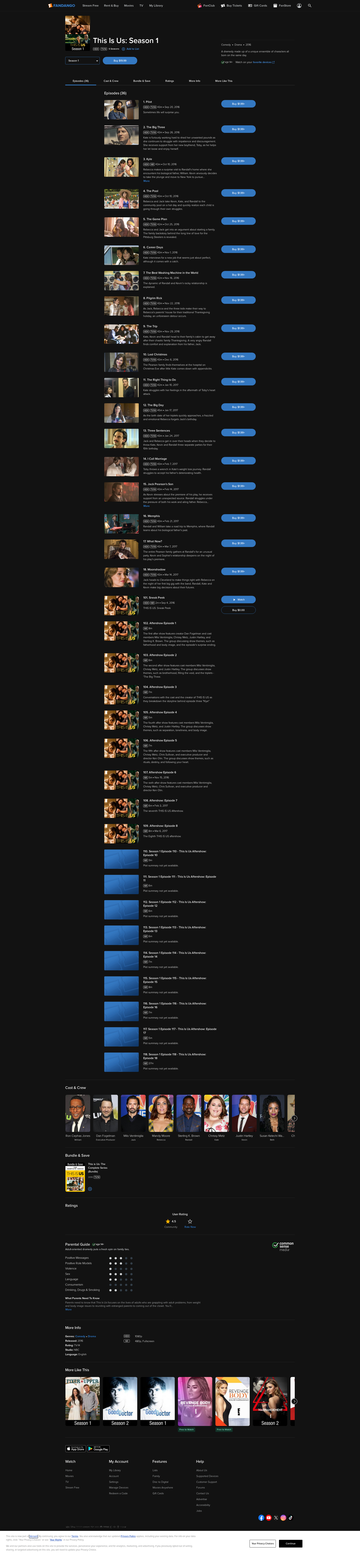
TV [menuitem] (141, 6)
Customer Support (206, 1482)
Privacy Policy (128, 1536)
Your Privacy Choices (263, 1543)
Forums (200, 1487)
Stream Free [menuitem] (90, 6)
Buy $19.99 (120, 60)
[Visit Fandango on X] (276, 1518)
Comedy (80, 1336)
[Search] (309, 5)
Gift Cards (158, 1493)
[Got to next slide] (294, 1118)
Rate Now (190, 1227)
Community (170, 1227)
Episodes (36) (81, 81)
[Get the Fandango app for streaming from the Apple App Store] (75, 1448)
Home (68, 1470)
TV (67, 1482)
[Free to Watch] (195, 1401)
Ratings (169, 81)
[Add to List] (90, 1189)
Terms (74, 1536)
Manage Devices (118, 1487)
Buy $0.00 (238, 610)
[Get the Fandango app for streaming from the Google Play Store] (98, 1448)
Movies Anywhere (163, 1487)
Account (114, 1476)
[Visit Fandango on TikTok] (290, 1518)
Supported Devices (207, 1476)
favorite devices (262, 62)
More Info (194, 81)
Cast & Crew (111, 81)
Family (156, 1476)
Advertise (201, 1499)
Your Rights (56, 1539)
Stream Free (72, 1487)
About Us (201, 1470)
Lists (155, 1470)
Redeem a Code (118, 1493)
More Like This (223, 81)
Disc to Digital (160, 1482)
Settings (113, 1482)
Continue (291, 1543)
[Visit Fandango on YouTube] (269, 1518)
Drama (92, 1336)
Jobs (199, 1510)
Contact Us (202, 1493)
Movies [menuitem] (129, 6)
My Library (115, 1470)
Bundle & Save (141, 81)
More (146, 181)
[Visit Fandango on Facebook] (261, 1518)
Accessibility (203, 1505)
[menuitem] (257, 5)
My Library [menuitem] (156, 6)
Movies (69, 1476)
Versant (33, 1536)
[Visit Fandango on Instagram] (283, 1518)
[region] (180, 1543)
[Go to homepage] (62, 5)
